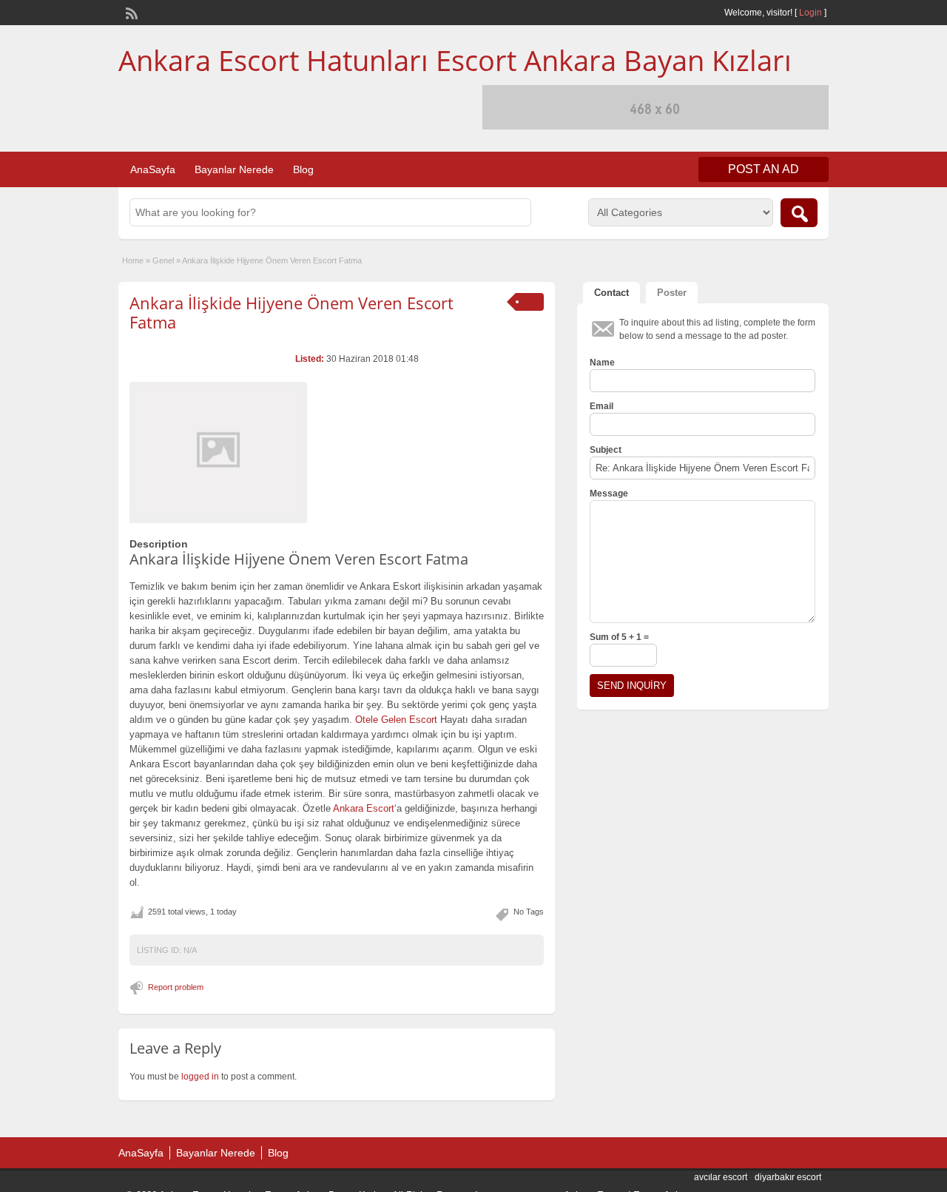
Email (601, 406)
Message (609, 493)
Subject (605, 450)
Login (810, 12)
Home (133, 260)
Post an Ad (763, 169)
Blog (303, 169)
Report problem (175, 987)
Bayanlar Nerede (234, 169)
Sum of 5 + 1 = (619, 637)
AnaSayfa (152, 169)
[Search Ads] (799, 212)
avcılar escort (720, 1177)
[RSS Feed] (130, 12)
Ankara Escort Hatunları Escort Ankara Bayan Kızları (455, 60)
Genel (163, 260)
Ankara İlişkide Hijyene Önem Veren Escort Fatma (291, 312)
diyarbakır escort (788, 1177)
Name (602, 362)
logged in (200, 1076)
